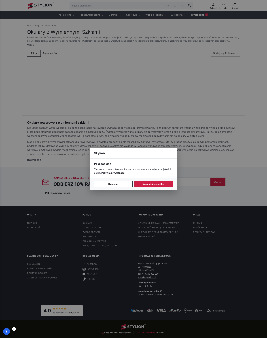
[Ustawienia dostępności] (6, 331)
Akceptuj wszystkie (153, 184)
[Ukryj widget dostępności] (14, 329)
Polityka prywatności (113, 172)
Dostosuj (113, 184)
